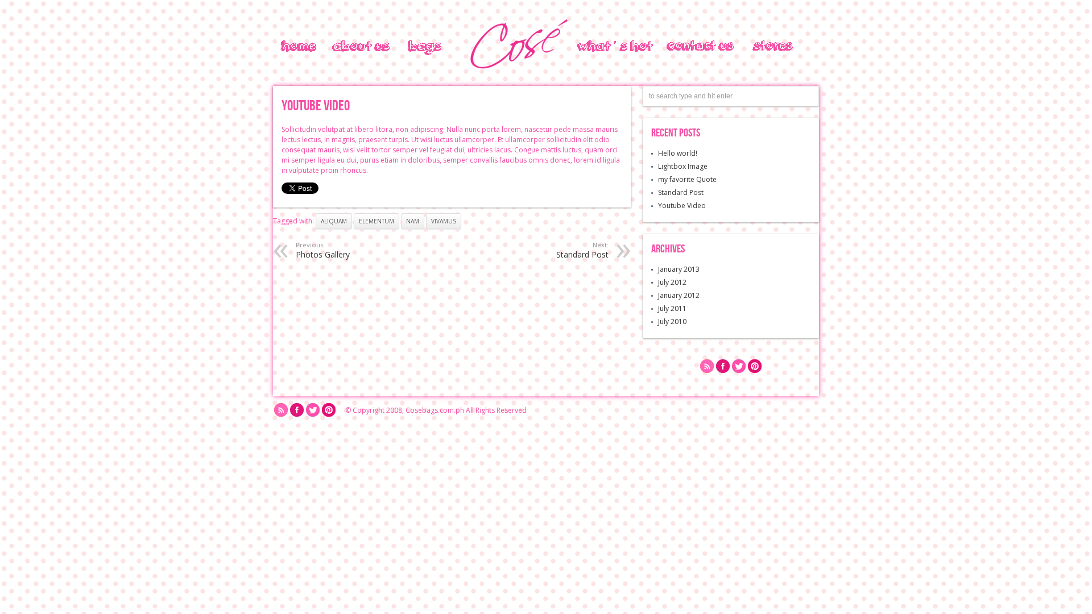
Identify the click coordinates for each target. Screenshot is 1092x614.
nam (412, 221)
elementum (376, 221)
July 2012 (672, 282)
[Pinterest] (755, 367)
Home (292, 46)
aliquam (334, 221)
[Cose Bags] (517, 69)
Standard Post (681, 192)
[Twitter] (739, 367)
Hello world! (677, 153)
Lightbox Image (683, 166)
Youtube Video (682, 205)
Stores (763, 46)
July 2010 (672, 321)
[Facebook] (723, 367)
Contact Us (689, 46)
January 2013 (679, 269)
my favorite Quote (687, 179)
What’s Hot (601, 46)
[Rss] (707, 367)
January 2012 (679, 295)
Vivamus (443, 221)
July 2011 (672, 308)
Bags (416, 46)
